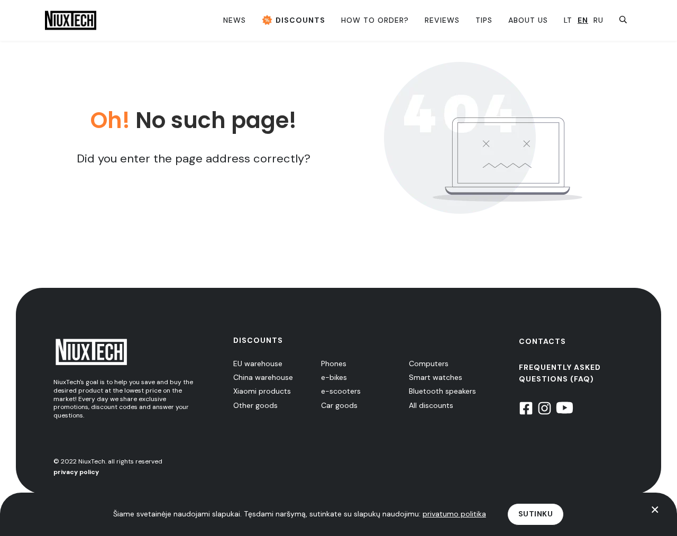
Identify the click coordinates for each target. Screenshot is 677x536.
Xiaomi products (262, 391)
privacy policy (76, 472)
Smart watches (435, 377)
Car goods (339, 405)
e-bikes (334, 377)
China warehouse (263, 377)
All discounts (431, 405)
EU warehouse (257, 363)
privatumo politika (454, 514)
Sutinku (535, 514)
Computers (429, 363)
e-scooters (341, 391)
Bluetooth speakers (442, 391)
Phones (333, 363)
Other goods (255, 405)
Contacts (542, 341)
